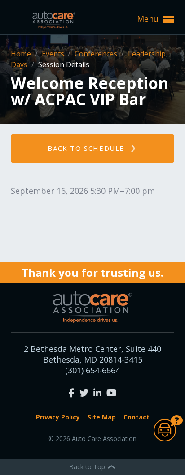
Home (22, 54)
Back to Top (88, 466)
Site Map (102, 417)
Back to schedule (86, 148)
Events (54, 54)
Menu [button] (149, 18)
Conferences (97, 54)
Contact (136, 417)
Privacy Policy (58, 417)
